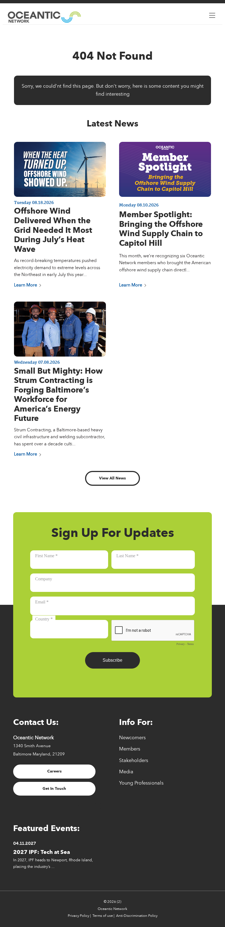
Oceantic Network (112, 909)
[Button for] (212, 14)
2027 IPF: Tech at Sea (41, 852)
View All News (112, 478)
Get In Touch (54, 788)
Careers (54, 771)
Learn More (25, 285)
